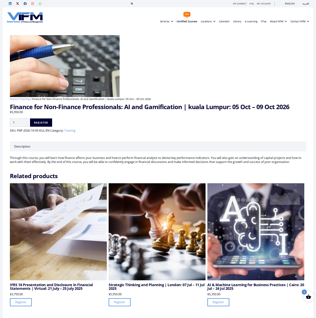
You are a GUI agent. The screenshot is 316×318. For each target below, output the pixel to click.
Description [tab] (22, 146)
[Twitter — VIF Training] (17, 4)
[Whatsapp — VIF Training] (40, 4)
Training (24, 99)
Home (13, 99)
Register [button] (21, 302)
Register (41, 122)
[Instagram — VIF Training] (32, 4)
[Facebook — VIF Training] (25, 4)
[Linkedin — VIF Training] (10, 4)
